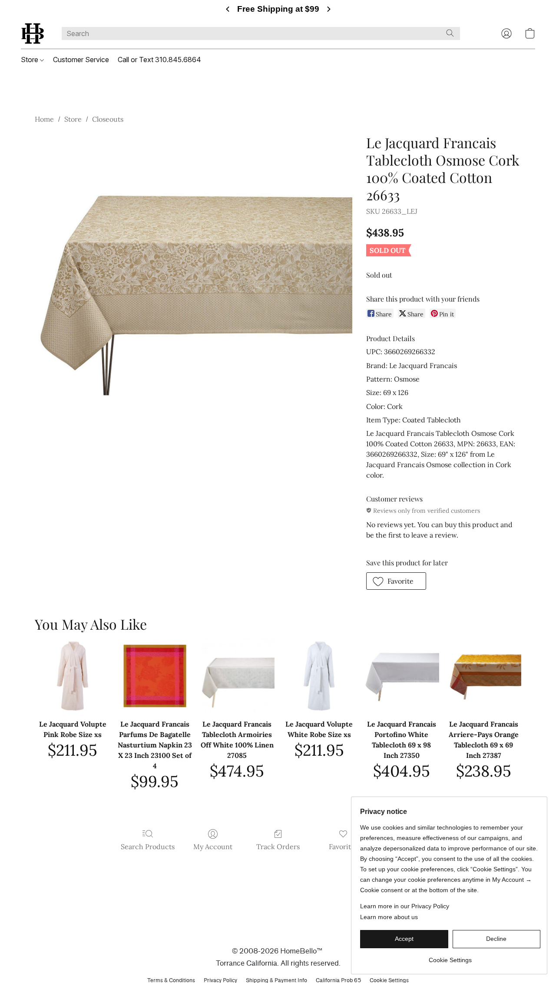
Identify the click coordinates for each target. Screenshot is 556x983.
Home (44, 119)
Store (30, 59)
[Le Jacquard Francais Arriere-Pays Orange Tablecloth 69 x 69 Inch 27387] (483, 676)
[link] (450, 956)
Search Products (148, 846)
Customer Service (81, 59)
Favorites (343, 846)
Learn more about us (389, 916)
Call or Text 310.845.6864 (159, 59)
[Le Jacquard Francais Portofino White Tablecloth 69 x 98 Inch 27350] (401, 676)
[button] (32, 33)
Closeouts (107, 119)
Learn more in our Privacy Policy (404, 906)
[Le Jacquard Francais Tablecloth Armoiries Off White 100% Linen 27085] (237, 676)
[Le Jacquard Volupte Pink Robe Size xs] (72, 676)
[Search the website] (450, 33)
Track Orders (278, 846)
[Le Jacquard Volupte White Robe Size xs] (319, 676)
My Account (212, 846)
